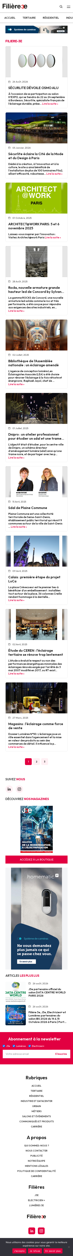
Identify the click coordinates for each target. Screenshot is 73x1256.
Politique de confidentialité (36, 1171)
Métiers (37, 1111)
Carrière (36, 1126)
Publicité (36, 1155)
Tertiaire (29, 17)
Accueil (9, 17)
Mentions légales (36, 1165)
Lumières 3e (36, 1205)
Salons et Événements (36, 1116)
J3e (37, 1195)
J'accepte (19, 1251)
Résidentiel (51, 17)
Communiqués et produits (36, 1121)
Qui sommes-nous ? (36, 1145)
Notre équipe (36, 1160)
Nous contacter (37, 1150)
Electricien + (36, 1200)
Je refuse (35, 1251)
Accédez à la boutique (36, 859)
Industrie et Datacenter (36, 1101)
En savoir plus (53, 1251)
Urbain (36, 1106)
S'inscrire (61, 1054)
